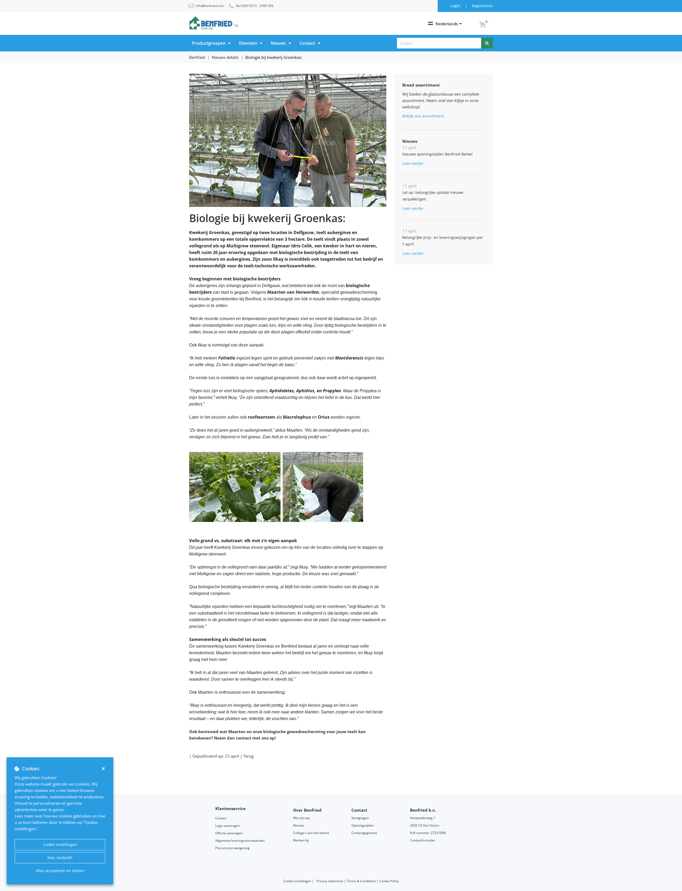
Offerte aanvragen (229, 833)
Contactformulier (422, 840)
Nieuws (278, 43)
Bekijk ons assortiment (423, 115)
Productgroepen (208, 43)
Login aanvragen (227, 825)
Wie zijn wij (301, 818)
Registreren (482, 5)
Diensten (248, 43)
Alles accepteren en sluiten (60, 870)
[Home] (214, 23)
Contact (307, 43)
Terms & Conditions (361, 881)
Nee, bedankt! (59, 857)
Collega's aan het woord (311, 833)
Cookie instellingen (60, 844)
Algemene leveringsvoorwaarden (240, 840)
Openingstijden (362, 825)
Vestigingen (360, 818)
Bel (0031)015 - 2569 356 (254, 5)
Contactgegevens (364, 833)
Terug (248, 756)
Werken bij (301, 840)
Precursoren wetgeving (232, 848)
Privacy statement (330, 881)
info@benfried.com (210, 5)
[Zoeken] (487, 43)
